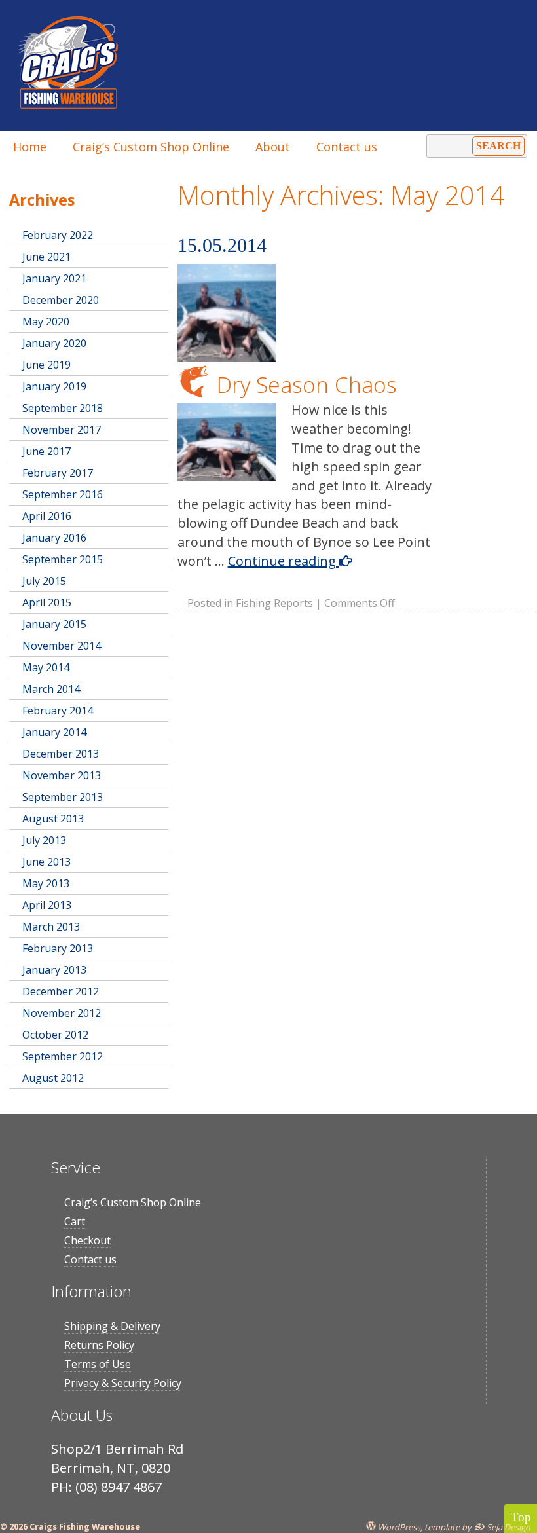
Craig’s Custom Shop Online (151, 147)
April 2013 (46, 905)
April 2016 (46, 516)
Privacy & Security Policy (122, 1383)
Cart (74, 1221)
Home (29, 147)
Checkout (87, 1240)
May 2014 (45, 667)
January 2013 (54, 970)
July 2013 (44, 840)
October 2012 (55, 1034)
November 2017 (61, 429)
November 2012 (61, 1013)
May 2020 (45, 321)
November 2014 (61, 645)
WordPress (398, 1526)
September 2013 (62, 797)
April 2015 (46, 602)
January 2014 (54, 732)
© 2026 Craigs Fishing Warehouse (70, 1526)
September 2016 (62, 494)
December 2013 (60, 754)
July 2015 (44, 581)
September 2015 (62, 559)
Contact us (346, 147)
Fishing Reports (274, 603)
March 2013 (51, 926)
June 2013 (46, 862)
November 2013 (61, 775)
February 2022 (57, 235)
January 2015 (54, 624)
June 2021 (46, 256)
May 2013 (45, 883)
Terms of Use (97, 1364)
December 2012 (60, 991)
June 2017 (46, 451)
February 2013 (57, 948)
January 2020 (54, 343)
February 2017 (57, 473)
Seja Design (507, 1526)
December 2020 (60, 300)
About (272, 147)
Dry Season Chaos (307, 384)
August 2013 (53, 818)
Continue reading (283, 561)
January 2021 (54, 278)
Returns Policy (99, 1345)
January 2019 (54, 386)
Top (521, 1517)
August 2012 (53, 1078)
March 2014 (51, 689)
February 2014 (57, 710)
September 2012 (62, 1056)
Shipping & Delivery (112, 1326)
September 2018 (62, 408)
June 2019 (46, 365)
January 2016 (54, 537)
